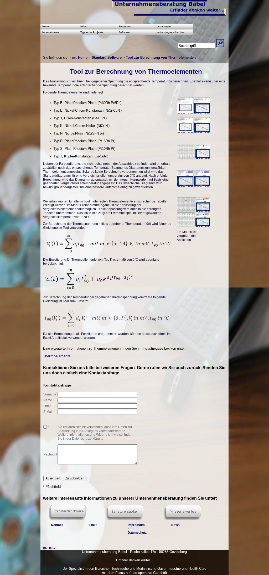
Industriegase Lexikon (171, 32)
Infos (83, 26)
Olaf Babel (49, 548)
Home (46, 26)
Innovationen (50, 32)
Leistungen (164, 26)
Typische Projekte (92, 32)
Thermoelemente (56, 356)
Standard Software (107, 58)
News (175, 525)
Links (93, 525)
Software (124, 32)
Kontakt (57, 525)
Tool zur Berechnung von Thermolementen (161, 58)
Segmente (124, 26)
